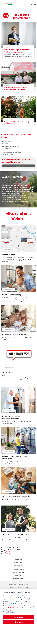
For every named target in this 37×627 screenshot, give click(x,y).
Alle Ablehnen (18, 622)
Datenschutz (18, 563)
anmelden (19, 166)
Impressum (18, 559)
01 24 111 (8, 142)
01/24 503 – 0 (8, 552)
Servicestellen (18, 572)
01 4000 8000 (10, 147)
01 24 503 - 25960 (11, 153)
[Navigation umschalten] (35, 4)
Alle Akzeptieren (18, 617)
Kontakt (18, 576)
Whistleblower (18, 579)
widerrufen (25, 610)
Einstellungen (10, 612)
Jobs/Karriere (18, 569)
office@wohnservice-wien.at (14, 554)
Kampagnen (18, 566)
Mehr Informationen (15, 608)
